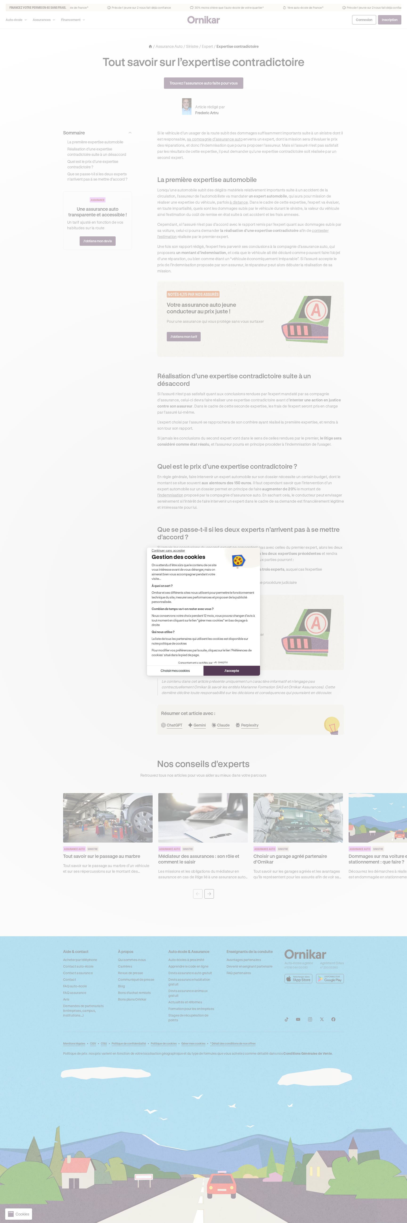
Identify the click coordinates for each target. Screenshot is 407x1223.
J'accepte (231, 671)
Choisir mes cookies (175, 671)
